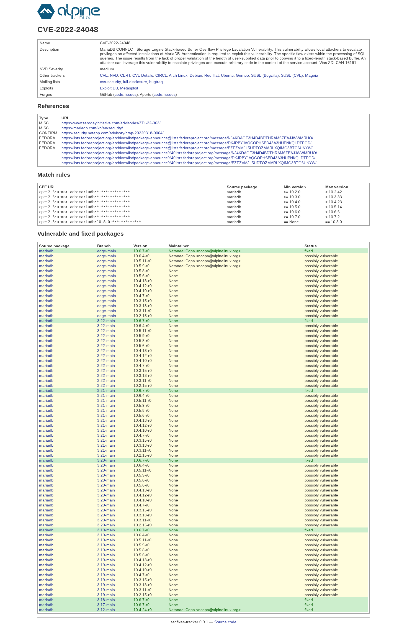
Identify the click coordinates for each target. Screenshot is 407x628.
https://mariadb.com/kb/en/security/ (92, 128)
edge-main (106, 251)
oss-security (110, 81)
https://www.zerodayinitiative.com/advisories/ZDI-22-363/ (111, 123)
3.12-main (106, 610)
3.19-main (106, 530)
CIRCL (161, 75)
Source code (225, 622)
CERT (125, 75)
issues (130, 94)
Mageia (311, 75)
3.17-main (106, 605)
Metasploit (129, 88)
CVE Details (142, 75)
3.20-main (106, 460)
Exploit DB (109, 88)
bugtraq (156, 81)
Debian (196, 75)
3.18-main (106, 600)
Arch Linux (178, 75)
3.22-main (106, 320)
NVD (114, 75)
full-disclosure (135, 81)
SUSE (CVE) (292, 75)
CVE (104, 75)
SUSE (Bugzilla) (265, 75)
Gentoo (242, 75)
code (119, 94)
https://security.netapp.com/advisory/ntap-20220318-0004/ (112, 133)
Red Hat (211, 75)
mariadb (46, 251)
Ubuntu (227, 75)
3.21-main (106, 390)
